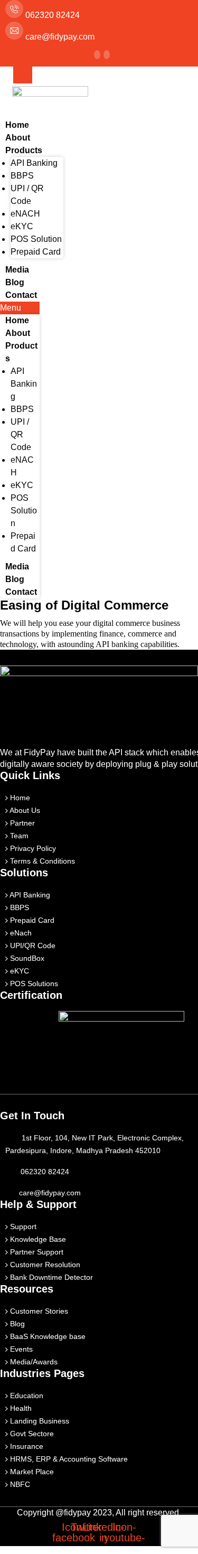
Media (17, 269)
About (17, 137)
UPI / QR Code (21, 434)
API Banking (34, 162)
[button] (20, 308)
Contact (21, 295)
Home (17, 124)
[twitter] (97, 54)
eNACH (25, 213)
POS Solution (36, 239)
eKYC (22, 226)
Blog (14, 282)
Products (23, 150)
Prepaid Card (36, 251)
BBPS (22, 175)
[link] (106, 54)
